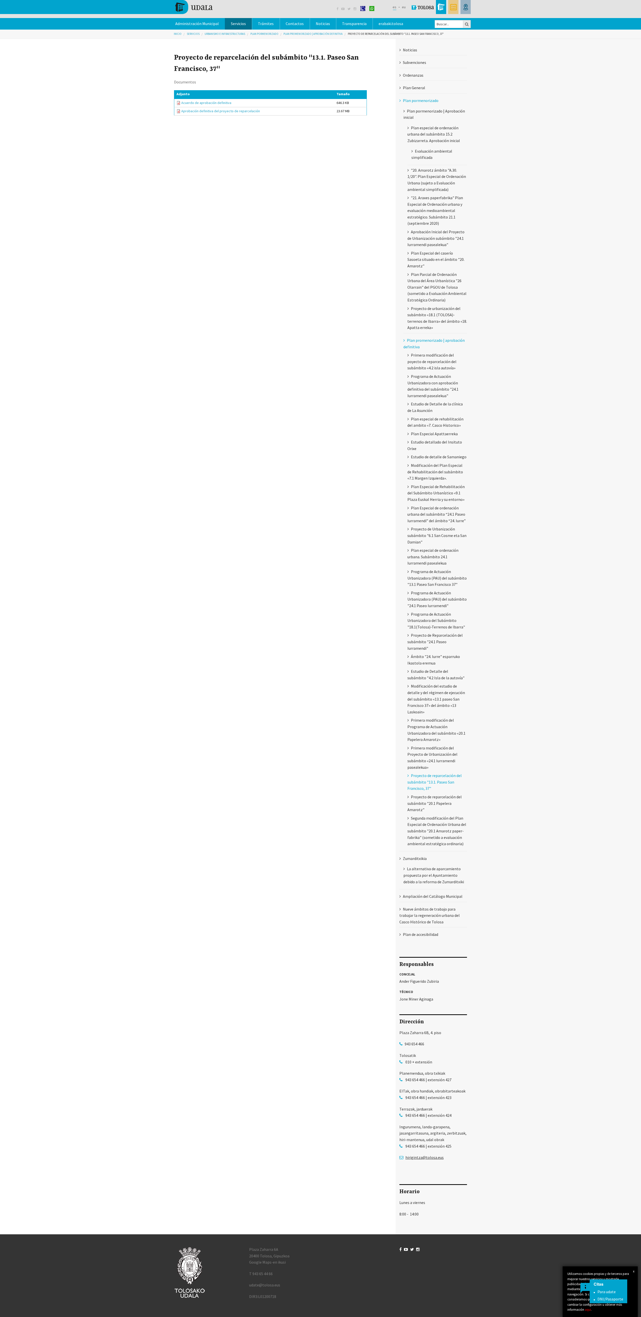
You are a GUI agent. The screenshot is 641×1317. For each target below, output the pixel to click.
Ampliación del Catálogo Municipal (432, 896)
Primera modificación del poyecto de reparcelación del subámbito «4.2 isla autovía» (431, 361)
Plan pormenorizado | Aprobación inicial (434, 114)
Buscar (467, 24)
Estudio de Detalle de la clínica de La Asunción (435, 407)
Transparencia (354, 23)
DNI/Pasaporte (610, 1298)
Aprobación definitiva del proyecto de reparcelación (220, 111)
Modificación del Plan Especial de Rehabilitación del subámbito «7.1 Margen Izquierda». (435, 472)
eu (404, 7)
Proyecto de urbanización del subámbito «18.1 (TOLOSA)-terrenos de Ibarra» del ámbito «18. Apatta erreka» (437, 318)
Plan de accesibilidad (420, 934)
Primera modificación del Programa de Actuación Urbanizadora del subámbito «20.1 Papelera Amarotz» (436, 730)
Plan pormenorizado (264, 34)
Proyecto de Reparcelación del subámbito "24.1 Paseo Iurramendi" (435, 641)
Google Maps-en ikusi (267, 1262)
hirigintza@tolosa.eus (424, 1157)
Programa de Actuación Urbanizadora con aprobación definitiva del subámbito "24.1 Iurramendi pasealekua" (432, 386)
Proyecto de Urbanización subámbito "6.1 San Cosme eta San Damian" (436, 535)
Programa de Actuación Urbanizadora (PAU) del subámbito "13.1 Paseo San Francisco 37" (437, 578)
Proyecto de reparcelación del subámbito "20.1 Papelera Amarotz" (434, 803)
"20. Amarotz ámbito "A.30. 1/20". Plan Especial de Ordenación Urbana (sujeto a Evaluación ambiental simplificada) (436, 180)
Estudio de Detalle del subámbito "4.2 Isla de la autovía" (435, 674)
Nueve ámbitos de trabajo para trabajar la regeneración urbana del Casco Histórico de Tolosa (429, 915)
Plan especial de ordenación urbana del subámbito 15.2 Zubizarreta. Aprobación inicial (433, 134)
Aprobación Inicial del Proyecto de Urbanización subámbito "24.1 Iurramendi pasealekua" (435, 238)
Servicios (193, 34)
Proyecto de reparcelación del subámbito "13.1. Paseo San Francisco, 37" (396, 34)
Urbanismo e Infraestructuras (225, 34)
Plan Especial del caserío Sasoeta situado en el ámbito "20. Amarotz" (435, 259)
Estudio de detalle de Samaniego (438, 456)
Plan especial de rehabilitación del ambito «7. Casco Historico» (435, 422)
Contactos (295, 23)
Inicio (178, 34)
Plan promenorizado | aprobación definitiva (313, 34)
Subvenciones (414, 62)
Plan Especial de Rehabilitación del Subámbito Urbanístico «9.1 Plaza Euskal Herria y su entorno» (436, 493)
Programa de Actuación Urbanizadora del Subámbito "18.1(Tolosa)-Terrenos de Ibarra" (436, 620)
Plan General (414, 87)
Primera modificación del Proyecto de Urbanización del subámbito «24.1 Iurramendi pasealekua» (432, 757)
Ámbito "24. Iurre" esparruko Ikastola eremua (433, 660)
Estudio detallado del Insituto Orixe (434, 445)
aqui (588, 1309)
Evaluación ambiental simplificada (431, 154)
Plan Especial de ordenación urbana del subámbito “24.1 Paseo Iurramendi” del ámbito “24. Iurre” (436, 514)
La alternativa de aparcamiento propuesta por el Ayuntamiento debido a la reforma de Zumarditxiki (433, 875)
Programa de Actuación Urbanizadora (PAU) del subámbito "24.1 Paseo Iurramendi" (437, 599)
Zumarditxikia (415, 858)
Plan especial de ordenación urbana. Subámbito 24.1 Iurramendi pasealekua (432, 557)
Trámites (266, 23)
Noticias (323, 23)
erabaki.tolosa (391, 23)
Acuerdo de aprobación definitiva (206, 102)
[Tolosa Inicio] (193, 6)
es (394, 7)
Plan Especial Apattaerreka (434, 433)
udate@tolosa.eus (264, 1284)
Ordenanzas (413, 75)
